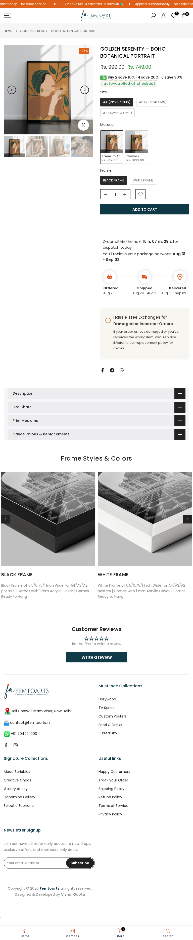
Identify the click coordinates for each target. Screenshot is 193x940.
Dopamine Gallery (19, 797)
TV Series (106, 707)
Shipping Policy (111, 788)
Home (8, 30)
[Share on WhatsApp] (121, 370)
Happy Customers (114, 771)
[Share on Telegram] (112, 370)
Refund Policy (110, 797)
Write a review (96, 657)
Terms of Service (113, 805)
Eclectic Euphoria (19, 805)
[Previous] (12, 90)
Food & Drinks (110, 725)
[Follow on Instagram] (15, 745)
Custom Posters (113, 716)
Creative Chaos (17, 780)
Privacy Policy (110, 814)
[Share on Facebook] (102, 370)
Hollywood (107, 699)
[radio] (116, 102)
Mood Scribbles (17, 771)
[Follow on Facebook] (6, 745)
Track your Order (113, 780)
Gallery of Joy (16, 788)
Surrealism (108, 733)
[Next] (84, 90)
